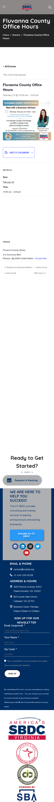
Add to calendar (19, 152)
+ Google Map (40, 258)
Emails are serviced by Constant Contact (27, 706)
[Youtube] (26, 553)
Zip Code (10, 649)
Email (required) (14, 625)
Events (16, 35)
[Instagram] (30, 546)
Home (6, 35)
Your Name (11, 637)
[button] (49, 7)
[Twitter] (38, 546)
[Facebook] (15, 546)
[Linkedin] (23, 546)
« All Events (9, 66)
